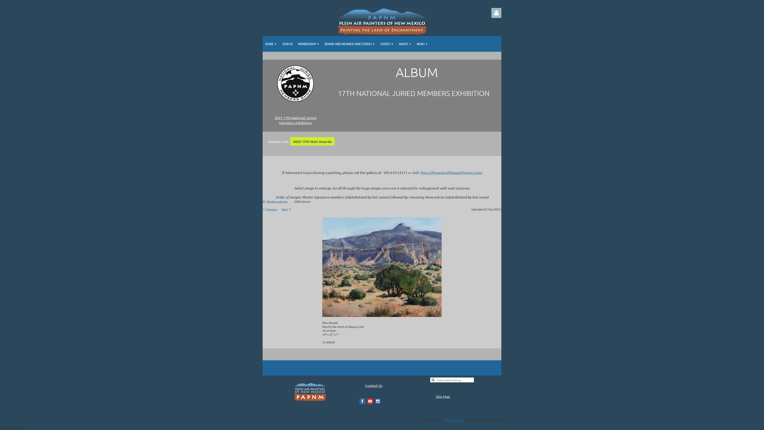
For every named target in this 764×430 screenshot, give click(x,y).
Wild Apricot (454, 420)
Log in (496, 13)
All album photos (276, 201)
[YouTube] (370, 401)
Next (285, 209)
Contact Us (373, 385)
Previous (271, 209)
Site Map (443, 396)
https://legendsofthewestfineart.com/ (451, 172)
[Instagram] (378, 401)
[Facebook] (362, 401)
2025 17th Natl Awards (312, 141)
